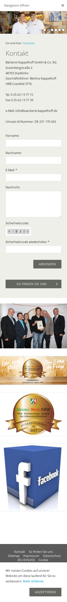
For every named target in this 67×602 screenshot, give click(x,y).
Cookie (43, 560)
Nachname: (14, 153)
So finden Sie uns (41, 552)
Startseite (29, 43)
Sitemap (14, 556)
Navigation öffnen (16, 5)
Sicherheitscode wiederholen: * (28, 242)
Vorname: (12, 136)
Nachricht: (13, 187)
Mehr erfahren (33, 581)
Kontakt (19, 552)
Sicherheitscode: (17, 223)
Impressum (31, 556)
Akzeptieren (45, 592)
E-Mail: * (11, 170)
